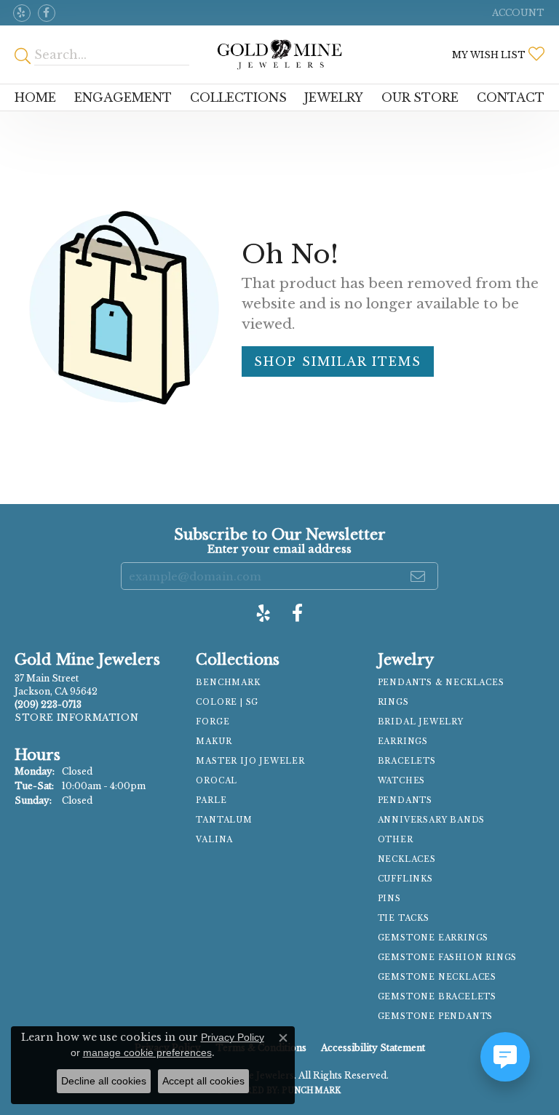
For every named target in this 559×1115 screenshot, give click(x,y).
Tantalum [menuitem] (224, 820)
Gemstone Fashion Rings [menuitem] (448, 957)
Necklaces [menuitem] (407, 859)
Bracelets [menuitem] (407, 761)
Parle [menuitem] (211, 800)
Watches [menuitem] (402, 781)
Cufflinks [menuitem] (405, 879)
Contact (510, 97)
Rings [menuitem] (393, 702)
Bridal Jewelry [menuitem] (421, 722)
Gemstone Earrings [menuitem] (433, 938)
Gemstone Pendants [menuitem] (435, 1016)
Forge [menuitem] (212, 722)
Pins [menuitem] (389, 898)
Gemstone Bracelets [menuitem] (437, 997)
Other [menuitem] (395, 839)
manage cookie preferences (147, 1052)
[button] (516, 12)
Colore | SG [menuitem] (227, 702)
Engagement (123, 97)
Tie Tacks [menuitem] (403, 918)
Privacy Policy (232, 1037)
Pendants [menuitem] (405, 800)
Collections (238, 97)
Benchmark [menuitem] (228, 682)
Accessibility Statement (373, 1047)
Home (35, 97)
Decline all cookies (103, 1081)
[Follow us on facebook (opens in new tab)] (46, 13)
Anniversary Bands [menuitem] (431, 820)
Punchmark (311, 1090)
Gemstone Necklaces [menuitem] (437, 977)
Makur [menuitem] (213, 741)
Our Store (420, 97)
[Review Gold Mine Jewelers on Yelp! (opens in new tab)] (22, 13)
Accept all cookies (203, 1081)
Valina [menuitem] (214, 839)
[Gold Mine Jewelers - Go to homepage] (279, 54)
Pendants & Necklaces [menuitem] (441, 682)
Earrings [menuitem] (403, 741)
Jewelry (333, 97)
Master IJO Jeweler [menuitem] (250, 761)
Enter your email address (279, 549)
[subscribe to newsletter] (418, 576)
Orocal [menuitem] (216, 781)
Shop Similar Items (337, 361)
